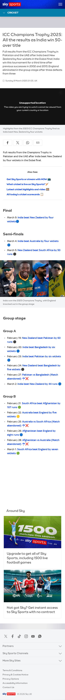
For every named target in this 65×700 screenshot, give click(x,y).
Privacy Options (11, 679)
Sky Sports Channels (15, 653)
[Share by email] (37, 143)
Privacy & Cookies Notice (15, 675)
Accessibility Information (15, 683)
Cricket (12, 12)
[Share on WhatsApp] (27, 143)
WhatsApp (40, 636)
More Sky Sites (12, 660)
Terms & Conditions (12, 670)
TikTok (19, 636)
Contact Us (8, 687)
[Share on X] (17, 143)
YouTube (33, 636)
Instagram (26, 636)
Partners (8, 646)
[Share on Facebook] (7, 143)
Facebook (12, 636)
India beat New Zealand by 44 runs (37, 383)
